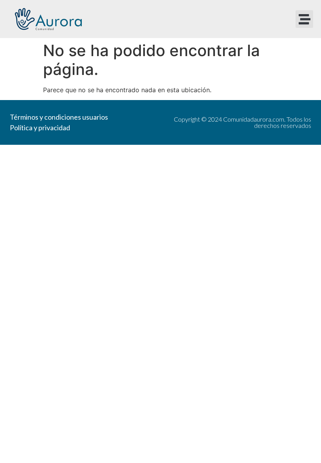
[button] (304, 19)
